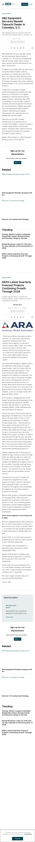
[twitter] (17, 48)
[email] (23, 48)
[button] (3, 4)
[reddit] (20, 48)
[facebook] (11, 48)
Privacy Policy (28, 834)
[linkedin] (14, 48)
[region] (17, 836)
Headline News (6, 13)
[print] (32, 48)
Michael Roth (17, 304)
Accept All (17, 838)
